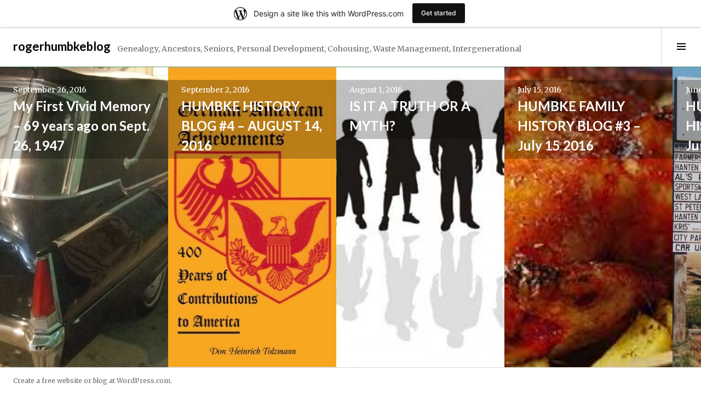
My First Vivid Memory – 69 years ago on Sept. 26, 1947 (82, 125)
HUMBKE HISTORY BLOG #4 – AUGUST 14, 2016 (251, 125)
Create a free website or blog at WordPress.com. (92, 380)
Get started (438, 13)
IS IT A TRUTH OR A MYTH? (409, 116)
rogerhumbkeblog (62, 46)
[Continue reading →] (84, 217)
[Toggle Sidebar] (681, 46)
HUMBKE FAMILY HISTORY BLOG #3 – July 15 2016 (579, 125)
